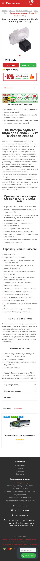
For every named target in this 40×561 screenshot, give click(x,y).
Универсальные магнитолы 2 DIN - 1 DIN (20, 492)
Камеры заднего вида (20, 483)
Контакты (20, 474)
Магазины (20, 471)
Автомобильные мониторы (20, 497)
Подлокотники (20, 495)
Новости (20, 468)
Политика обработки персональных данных (20, 539)
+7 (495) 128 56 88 (22, 510)
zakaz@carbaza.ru (21, 515)
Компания (20, 461)
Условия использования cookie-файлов (20, 542)
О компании (20, 465)
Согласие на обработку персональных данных (20, 544)
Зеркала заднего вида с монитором (20, 486)
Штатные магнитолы (20, 479)
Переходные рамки (20, 489)
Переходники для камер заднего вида (20, 500)
